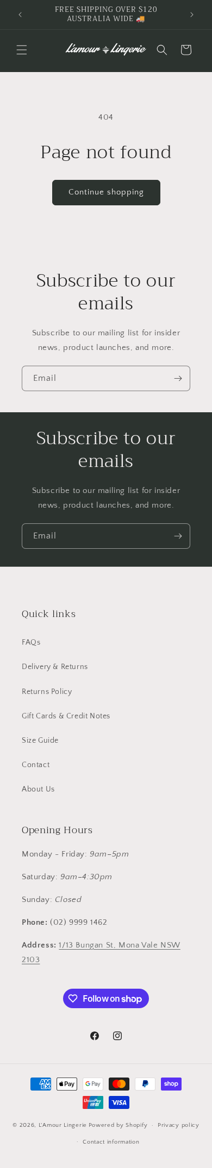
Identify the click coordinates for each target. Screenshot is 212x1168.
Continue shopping (106, 192)
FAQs (31, 642)
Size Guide (40, 740)
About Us (38, 789)
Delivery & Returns (55, 667)
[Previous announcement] (20, 15)
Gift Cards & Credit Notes (66, 716)
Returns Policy (47, 691)
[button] (22, 50)
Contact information (111, 1142)
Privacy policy (178, 1125)
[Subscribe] (178, 378)
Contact (35, 765)
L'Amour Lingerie (63, 1125)
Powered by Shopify (118, 1125)
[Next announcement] (192, 15)
